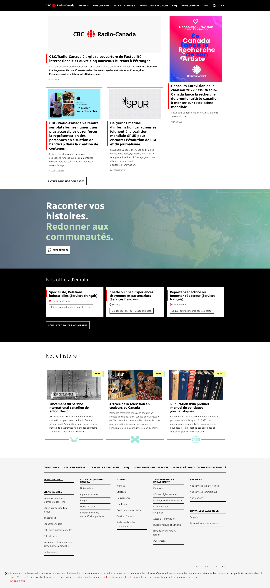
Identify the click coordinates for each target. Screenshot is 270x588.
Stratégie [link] (121, 491)
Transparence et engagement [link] (164, 480)
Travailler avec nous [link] (154, 5)
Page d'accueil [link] (53, 479)
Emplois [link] (194, 517)
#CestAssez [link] (50, 517)
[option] (74, 404)
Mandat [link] (121, 485)
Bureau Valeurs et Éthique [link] (167, 524)
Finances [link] (158, 488)
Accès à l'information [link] (164, 518)
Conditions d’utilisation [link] (151, 467)
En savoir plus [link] (17, 580)
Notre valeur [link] (86, 488)
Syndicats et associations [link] (130, 510)
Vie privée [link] (158, 512)
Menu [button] (84, 5)
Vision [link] (121, 479)
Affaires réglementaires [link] (165, 494)
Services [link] (196, 479)
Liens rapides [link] (53, 491)
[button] (214, 6)
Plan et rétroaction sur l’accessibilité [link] (199, 467)
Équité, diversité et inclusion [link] (168, 500)
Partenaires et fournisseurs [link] (204, 523)
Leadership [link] (122, 504)
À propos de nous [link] (89, 494)
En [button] (206, 5)
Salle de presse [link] (124, 5)
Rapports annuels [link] (53, 523)
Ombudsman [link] (101, 5)
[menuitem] (51, 468)
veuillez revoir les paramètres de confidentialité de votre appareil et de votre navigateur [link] (120, 576)
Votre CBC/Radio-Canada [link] (91, 480)
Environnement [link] (161, 506)
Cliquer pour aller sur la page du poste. (71, 307)
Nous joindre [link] (191, 5)
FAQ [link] (174, 5)
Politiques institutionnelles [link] (58, 529)
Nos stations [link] (196, 497)
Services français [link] (125, 516)
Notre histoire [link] (87, 506)
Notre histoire (61, 356)
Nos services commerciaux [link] (204, 491)
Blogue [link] (83, 500)
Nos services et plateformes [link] (204, 485)
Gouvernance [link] (123, 497)
